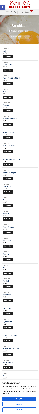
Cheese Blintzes (8, 132)
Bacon (5, 200)
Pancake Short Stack (10, 119)
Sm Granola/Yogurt (9, 173)
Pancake (6, 105)
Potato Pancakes (9, 146)
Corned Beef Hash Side (11, 349)
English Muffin (7, 322)
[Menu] (7, 12)
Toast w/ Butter (8, 308)
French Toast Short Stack (11, 78)
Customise (19, 404)
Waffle (5, 92)
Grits (4, 376)
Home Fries (7, 295)
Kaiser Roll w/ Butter (10, 335)
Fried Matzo (7, 186)
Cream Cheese (8, 362)
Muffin (5, 51)
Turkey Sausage (8, 227)
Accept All (19, 399)
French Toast (7, 65)
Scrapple (6, 254)
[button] (2, 7)
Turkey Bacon (7, 241)
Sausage (6, 213)
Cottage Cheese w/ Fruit (11, 159)
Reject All (19, 409)
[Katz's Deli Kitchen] (19, 4)
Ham (4, 268)
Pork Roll (6, 281)
